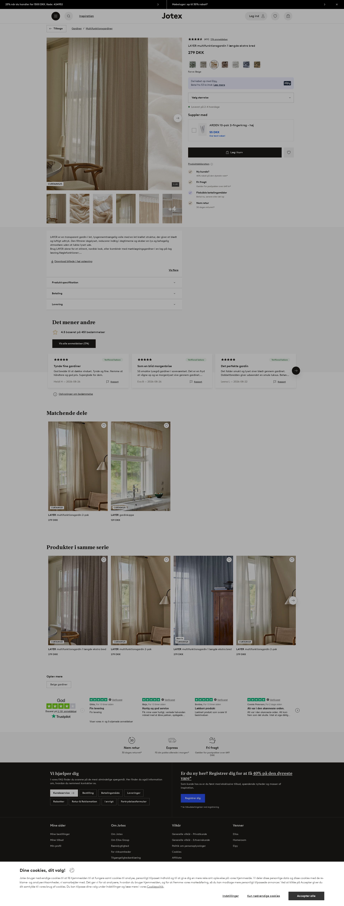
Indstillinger (231, 896)
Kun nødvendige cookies (263, 896)
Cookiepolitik (155, 886)
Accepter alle (306, 896)
